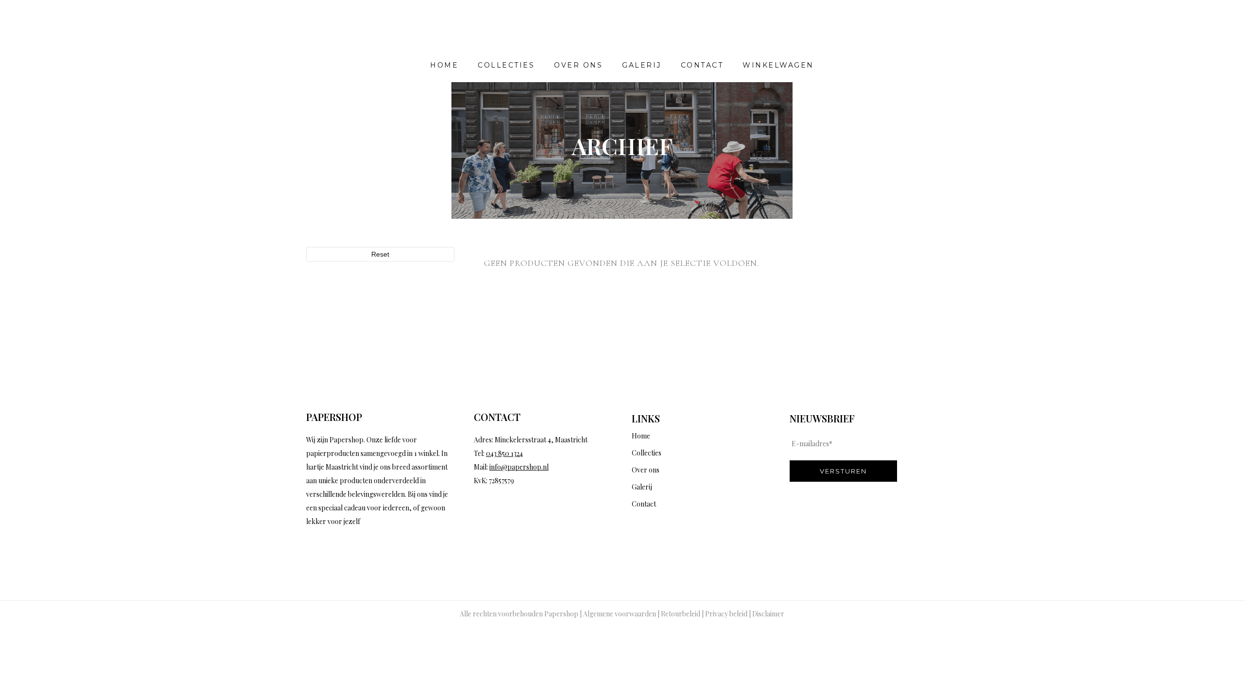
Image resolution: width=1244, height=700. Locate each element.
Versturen (843, 471)
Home (641, 435)
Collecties (646, 452)
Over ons (645, 469)
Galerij (642, 486)
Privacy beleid (726, 613)
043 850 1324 (504, 453)
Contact (644, 503)
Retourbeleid (680, 613)
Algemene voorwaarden (619, 613)
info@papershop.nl (519, 467)
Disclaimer (768, 613)
